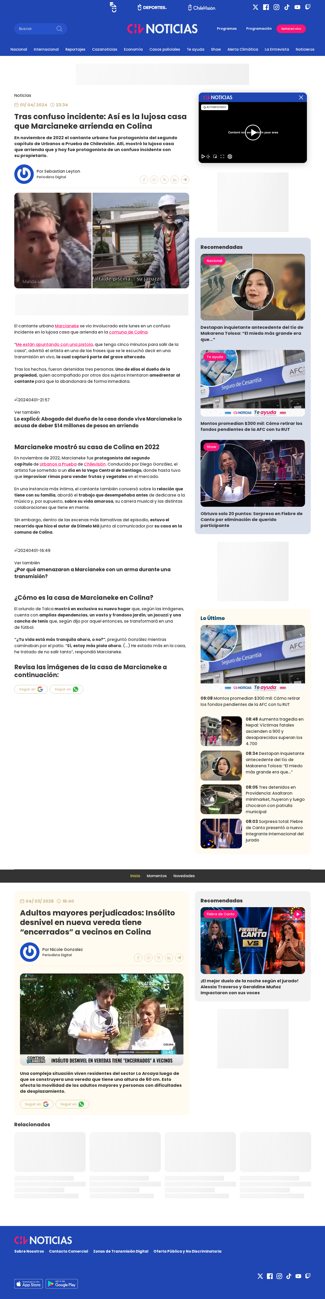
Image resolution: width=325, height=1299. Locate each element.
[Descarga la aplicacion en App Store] (62, 1284)
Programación (259, 28)
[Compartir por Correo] (185, 180)
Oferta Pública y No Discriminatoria (187, 1251)
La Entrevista (277, 49)
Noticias (22, 95)
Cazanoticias (104, 49)
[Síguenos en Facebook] (266, 7)
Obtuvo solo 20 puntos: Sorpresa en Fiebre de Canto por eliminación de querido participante (252, 519)
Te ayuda (195, 49)
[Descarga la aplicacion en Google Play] (28, 1284)
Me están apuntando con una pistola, (55, 344)
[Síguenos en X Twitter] (255, 7)
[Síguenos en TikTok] (287, 7)
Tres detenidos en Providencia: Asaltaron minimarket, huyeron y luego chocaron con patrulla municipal (275, 799)
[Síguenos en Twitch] (308, 7)
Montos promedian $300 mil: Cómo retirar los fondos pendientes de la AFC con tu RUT (251, 426)
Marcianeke (67, 326)
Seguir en (27, 689)
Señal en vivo (291, 28)
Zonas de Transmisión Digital (120, 1251)
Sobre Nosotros (29, 1251)
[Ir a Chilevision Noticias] (162, 1240)
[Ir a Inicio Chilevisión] (201, 7)
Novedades (184, 875)
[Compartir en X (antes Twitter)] (164, 180)
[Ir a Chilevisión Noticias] (162, 28)
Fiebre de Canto (221, 914)
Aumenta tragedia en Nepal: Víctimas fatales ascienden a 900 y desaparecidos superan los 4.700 (275, 731)
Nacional (18, 49)
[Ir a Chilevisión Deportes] (152, 7)
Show (216, 49)
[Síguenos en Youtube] (297, 7)
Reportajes (75, 49)
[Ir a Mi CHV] (113, 7)
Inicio (135, 875)
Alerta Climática (242, 49)
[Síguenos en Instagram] (276, 7)
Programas (227, 28)
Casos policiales (164, 49)
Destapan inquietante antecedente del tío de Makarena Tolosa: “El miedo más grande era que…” (252, 333)
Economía (133, 49)
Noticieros (305, 49)
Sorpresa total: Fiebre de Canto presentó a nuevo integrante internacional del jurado (275, 831)
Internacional (46, 49)
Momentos (157, 875)
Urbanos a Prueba (58, 464)
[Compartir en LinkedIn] (175, 180)
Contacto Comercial (68, 1251)
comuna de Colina (128, 332)
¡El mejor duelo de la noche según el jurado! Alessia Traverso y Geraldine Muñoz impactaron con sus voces (250, 987)
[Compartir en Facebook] (144, 180)
